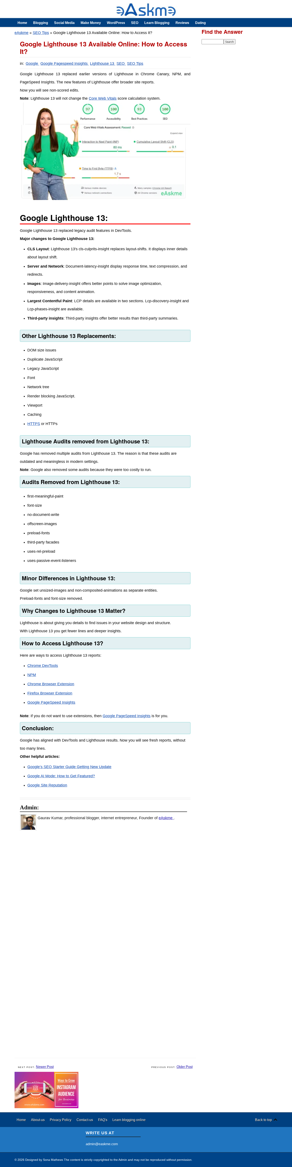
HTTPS (33, 424)
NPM (31, 675)
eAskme (21, 33)
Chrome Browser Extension (50, 684)
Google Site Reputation (47, 785)
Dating (200, 23)
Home (22, 23)
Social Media (64, 23)
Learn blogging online (129, 1120)
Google (32, 63)
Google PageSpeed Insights (51, 702)
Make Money (91, 23)
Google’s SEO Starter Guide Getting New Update (69, 767)
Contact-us (85, 1120)
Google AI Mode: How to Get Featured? (61, 776)
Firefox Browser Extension (49, 693)
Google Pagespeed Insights (64, 63)
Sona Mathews (53, 1159)
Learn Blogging (157, 23)
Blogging (40, 23)
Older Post (185, 1067)
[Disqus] (107, 889)
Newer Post (45, 1067)
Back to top (263, 1120)
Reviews (182, 23)
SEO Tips (41, 33)
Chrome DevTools (42, 665)
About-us (38, 1120)
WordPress (116, 23)
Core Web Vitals (103, 98)
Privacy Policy (61, 1120)
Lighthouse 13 (102, 63)
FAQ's (103, 1120)
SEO (134, 23)
